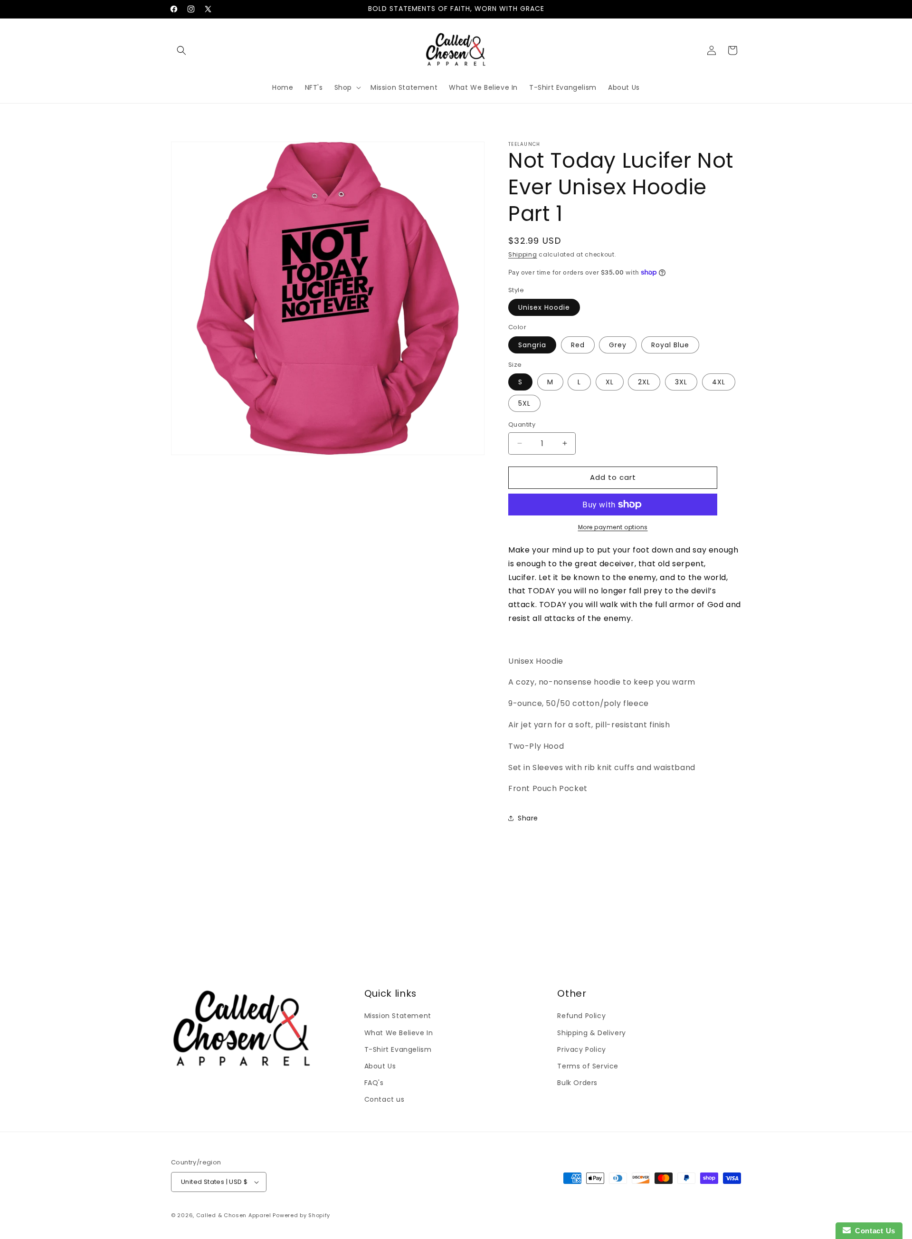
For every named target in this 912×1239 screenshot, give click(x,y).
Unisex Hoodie (544, 307)
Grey (618, 345)
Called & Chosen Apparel (234, 1215)
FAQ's (374, 1082)
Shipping (522, 254)
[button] (181, 50)
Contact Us (873, 1231)
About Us (380, 1066)
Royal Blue (670, 345)
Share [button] (528, 817)
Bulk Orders (577, 1082)
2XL (644, 382)
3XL (681, 382)
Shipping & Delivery (591, 1032)
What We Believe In (398, 1032)
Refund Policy (581, 1015)
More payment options (613, 527)
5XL (524, 403)
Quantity (521, 424)
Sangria (532, 345)
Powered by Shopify (301, 1215)
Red (578, 345)
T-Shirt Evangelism (398, 1049)
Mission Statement (397, 1015)
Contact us (384, 1099)
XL (610, 382)
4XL (718, 382)
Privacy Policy (581, 1049)
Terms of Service (587, 1066)
